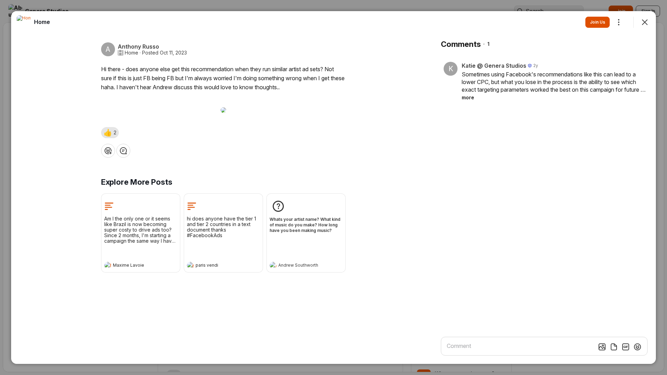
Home (131, 53)
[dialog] (333, 187)
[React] (108, 150)
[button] (110, 132)
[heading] (134, 265)
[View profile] (107, 265)
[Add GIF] (625, 346)
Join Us (597, 22)
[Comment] (123, 151)
